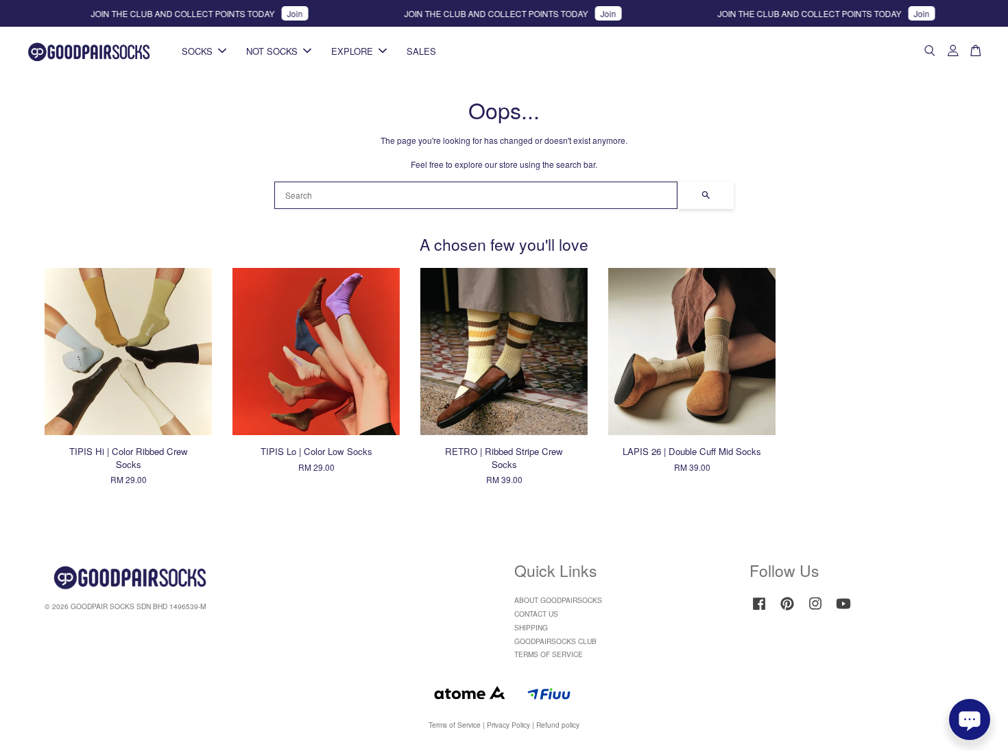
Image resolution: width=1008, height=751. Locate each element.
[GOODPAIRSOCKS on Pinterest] (787, 610)
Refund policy (557, 724)
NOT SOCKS (272, 51)
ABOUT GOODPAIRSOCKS (558, 600)
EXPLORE (352, 51)
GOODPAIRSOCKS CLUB (555, 641)
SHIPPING (531, 627)
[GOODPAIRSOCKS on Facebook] (759, 610)
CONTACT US (536, 613)
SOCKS (197, 51)
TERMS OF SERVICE (548, 654)
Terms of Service (455, 724)
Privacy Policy (508, 724)
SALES (421, 51)
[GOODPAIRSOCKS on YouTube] (843, 610)
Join (283, 13)
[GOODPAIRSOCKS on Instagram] (815, 610)
